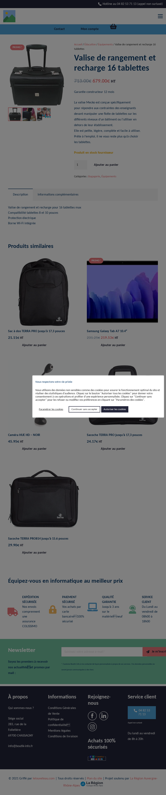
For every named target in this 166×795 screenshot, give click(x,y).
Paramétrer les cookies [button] (51, 409)
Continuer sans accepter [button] (84, 409)
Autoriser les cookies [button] (115, 409)
